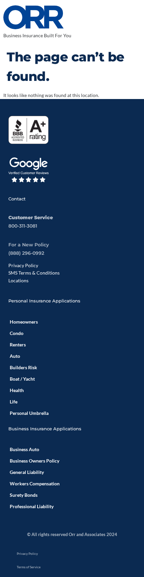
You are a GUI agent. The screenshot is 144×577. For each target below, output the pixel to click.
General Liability (27, 472)
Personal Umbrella (29, 413)
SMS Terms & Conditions (34, 273)
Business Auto (24, 449)
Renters (18, 344)
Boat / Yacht (22, 379)
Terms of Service (29, 567)
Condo (16, 333)
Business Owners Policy (34, 461)
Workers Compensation (35, 483)
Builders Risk (23, 367)
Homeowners (24, 322)
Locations (18, 280)
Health (17, 390)
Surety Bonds (24, 495)
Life (13, 401)
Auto (15, 356)
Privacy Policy (23, 265)
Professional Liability (32, 506)
